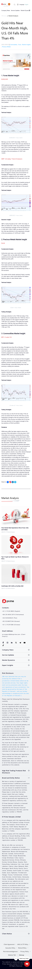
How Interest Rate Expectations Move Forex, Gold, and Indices (15, 528)
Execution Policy (10, 948)
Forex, (20, 44)
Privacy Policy (24, 951)
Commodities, (14, 44)
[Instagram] (10, 482)
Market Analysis (13, 16)
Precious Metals (6, 46)
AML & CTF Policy (22, 944)
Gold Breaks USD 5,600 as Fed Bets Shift (12, 586)
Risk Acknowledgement (10, 951)
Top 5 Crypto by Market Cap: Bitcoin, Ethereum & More (14, 558)
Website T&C (12, 955)
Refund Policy (22, 948)
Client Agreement (9, 944)
